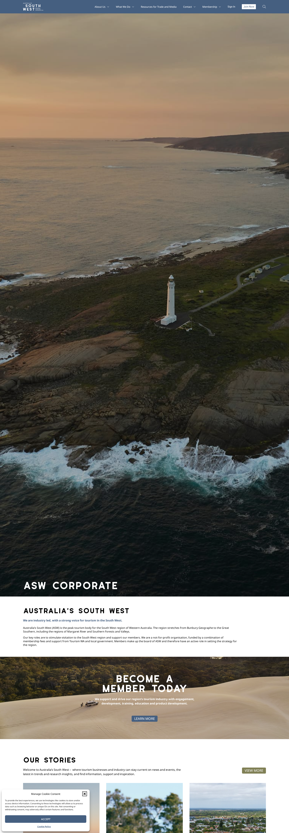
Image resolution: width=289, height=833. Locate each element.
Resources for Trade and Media (158, 6)
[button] (84, 794)
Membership (209, 6)
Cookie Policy (44, 826)
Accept (45, 819)
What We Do (123, 6)
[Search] (264, 6)
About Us (100, 6)
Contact (187, 6)
